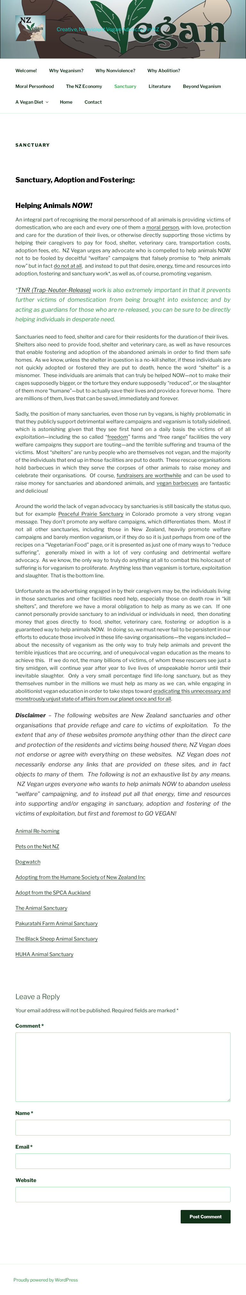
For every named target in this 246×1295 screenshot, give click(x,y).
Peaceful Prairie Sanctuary (90, 514)
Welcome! (26, 70)
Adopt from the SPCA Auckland (53, 893)
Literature (160, 86)
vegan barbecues (177, 483)
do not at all (68, 266)
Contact (93, 102)
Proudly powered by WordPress (45, 1279)
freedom (117, 437)
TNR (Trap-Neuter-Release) (54, 290)
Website (25, 1180)
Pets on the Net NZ (37, 846)
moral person (162, 227)
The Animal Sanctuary (41, 908)
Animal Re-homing (37, 831)
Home (66, 102)
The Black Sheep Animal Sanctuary (56, 939)
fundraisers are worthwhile (149, 475)
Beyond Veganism (202, 86)
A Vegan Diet (29, 102)
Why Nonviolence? (115, 70)
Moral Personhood (34, 86)
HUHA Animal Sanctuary (44, 954)
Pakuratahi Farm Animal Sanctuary (56, 923)
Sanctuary (125, 86)
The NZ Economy (84, 86)
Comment (29, 1026)
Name (24, 1113)
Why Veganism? (66, 70)
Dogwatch (27, 862)
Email (24, 1147)
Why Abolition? (163, 70)
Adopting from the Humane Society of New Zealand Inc (80, 877)
